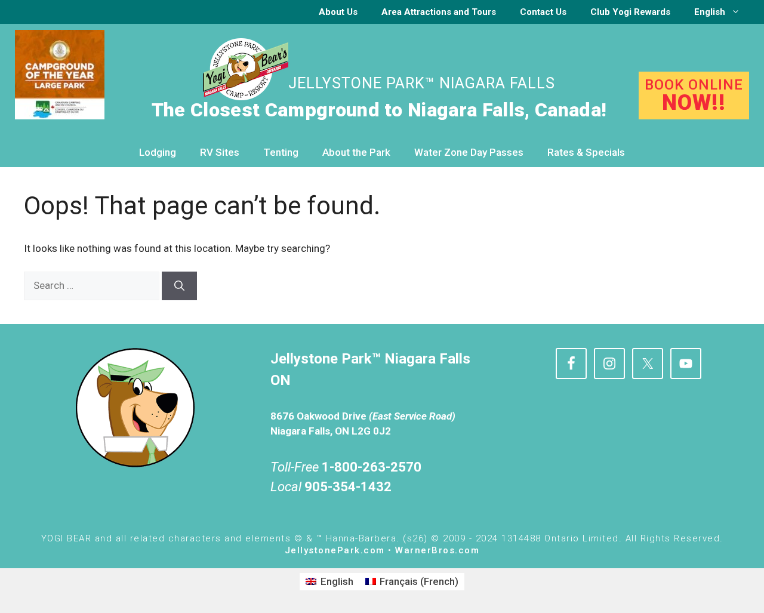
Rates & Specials (586, 152)
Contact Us (543, 12)
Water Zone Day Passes (468, 152)
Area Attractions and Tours (438, 12)
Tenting (280, 152)
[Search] (179, 286)
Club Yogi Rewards (630, 12)
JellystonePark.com (335, 550)
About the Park (356, 152)
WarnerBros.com (437, 550)
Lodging (157, 152)
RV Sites (219, 152)
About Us (338, 12)
